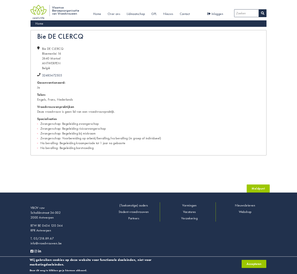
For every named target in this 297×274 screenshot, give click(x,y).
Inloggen (217, 14)
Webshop (245, 212)
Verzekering (189, 218)
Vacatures (189, 212)
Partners (133, 218)
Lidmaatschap (136, 14)
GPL (154, 14)
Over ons (114, 14)
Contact (185, 14)
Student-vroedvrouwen (134, 212)
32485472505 (52, 75)
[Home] (55, 7)
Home (97, 14)
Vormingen (189, 205)
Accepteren (253, 264)
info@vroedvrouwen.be (46, 243)
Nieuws (168, 14)
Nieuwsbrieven (245, 205)
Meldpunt (258, 188)
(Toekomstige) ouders (133, 205)
